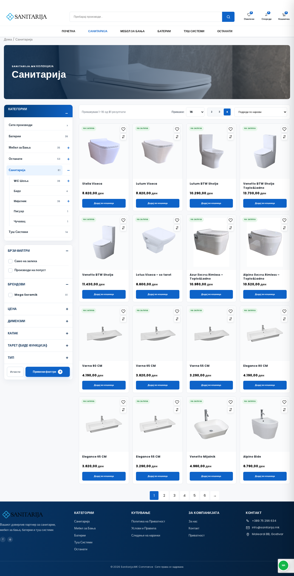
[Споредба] (123, 137)
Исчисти (15, 372)
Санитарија (97, 31)
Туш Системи (194, 31)
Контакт (194, 528)
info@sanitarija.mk (266, 527)
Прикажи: (178, 112)
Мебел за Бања (132, 31)
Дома (8, 39)
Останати (224, 31)
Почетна (68, 31)
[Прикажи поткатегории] (66, 148)
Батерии (164, 31)
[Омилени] (123, 129)
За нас (193, 521)
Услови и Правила (143, 528)
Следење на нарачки (145, 535)
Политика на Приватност (148, 521)
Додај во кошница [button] (104, 203)
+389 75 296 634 (264, 521)
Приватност (197, 535)
